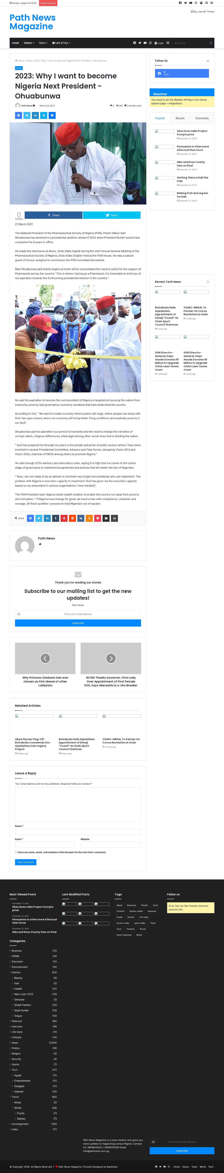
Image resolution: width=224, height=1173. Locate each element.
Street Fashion (22, 1004)
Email (19, 839)
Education (17, 961)
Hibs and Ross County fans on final (191, 163)
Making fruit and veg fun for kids (192, 194)
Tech (42, 43)
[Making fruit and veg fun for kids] (164, 198)
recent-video (123, 923)
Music (17, 1102)
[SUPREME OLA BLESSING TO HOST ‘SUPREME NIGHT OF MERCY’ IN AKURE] (69, 926)
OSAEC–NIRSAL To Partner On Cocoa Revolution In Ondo (121, 740)
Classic (144, 905)
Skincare (19, 999)
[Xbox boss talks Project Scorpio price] (164, 135)
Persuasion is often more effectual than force (193, 148)
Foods (20, 1113)
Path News (26, 105)
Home (15, 43)
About (119, 905)
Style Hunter (21, 1010)
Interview (17, 1026)
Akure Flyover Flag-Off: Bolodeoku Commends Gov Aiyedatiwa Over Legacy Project (32, 744)
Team (153, 923)
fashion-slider (136, 911)
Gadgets (19, 1086)
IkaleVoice (112, 1166)
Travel (15, 1096)
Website (85, 839)
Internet (18, 1091)
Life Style (61, 43)
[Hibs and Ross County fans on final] (164, 167)
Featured (17, 1021)
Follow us (173, 894)
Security (16, 1059)
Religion (16, 1053)
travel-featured (124, 935)
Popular (160, 118)
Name (19, 826)
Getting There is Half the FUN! (192, 179)
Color (155, 905)
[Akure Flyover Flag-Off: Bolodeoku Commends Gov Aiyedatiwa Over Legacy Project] (34, 725)
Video (15, 1129)
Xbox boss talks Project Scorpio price (192, 132)
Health (18, 988)
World (28, 43)
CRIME (15, 956)
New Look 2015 (23, 994)
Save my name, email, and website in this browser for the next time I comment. (62, 852)
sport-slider (139, 923)
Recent (180, 118)
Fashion (16, 972)
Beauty (18, 977)
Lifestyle (16, 1037)
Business (17, 950)
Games (21, 1118)
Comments (202, 118)
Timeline (130, 929)
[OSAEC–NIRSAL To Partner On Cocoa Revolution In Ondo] (122, 725)
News (29, 60)
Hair (16, 983)
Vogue (18, 1015)
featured (152, 911)
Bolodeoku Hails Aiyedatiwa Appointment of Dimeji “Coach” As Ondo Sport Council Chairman (77, 744)
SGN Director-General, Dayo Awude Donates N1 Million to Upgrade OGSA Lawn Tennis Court (167, 361)
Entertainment (20, 967)
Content (120, 911)
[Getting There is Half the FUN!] (164, 182)
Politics (16, 1048)
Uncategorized (20, 1124)
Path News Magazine (70, 1166)
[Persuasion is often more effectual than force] (164, 151)
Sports (15, 1064)
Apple (17, 1075)
